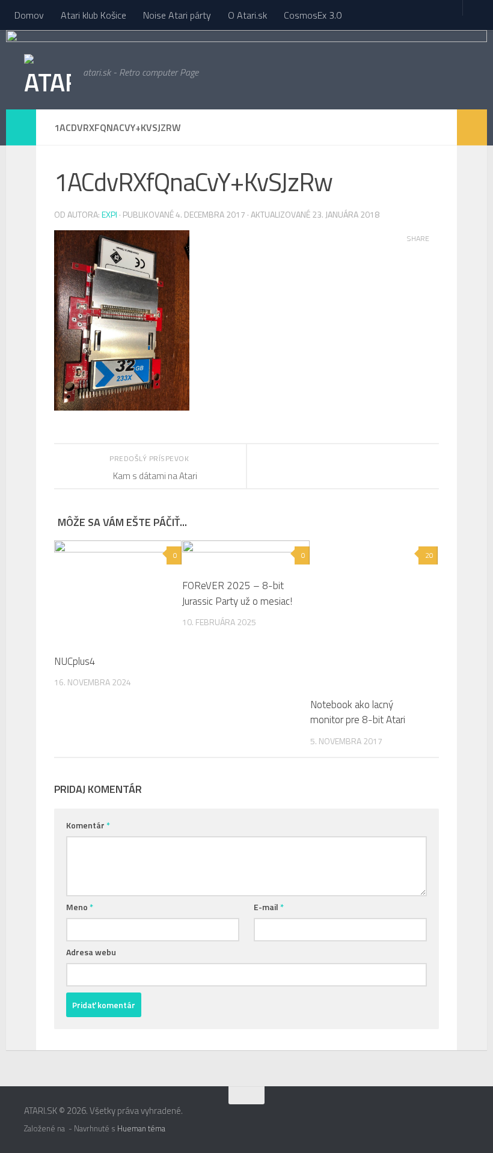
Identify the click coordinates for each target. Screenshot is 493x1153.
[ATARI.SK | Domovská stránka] (47, 81)
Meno (79, 907)
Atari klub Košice (93, 15)
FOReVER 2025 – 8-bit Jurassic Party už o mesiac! (237, 593)
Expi (109, 214)
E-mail (269, 907)
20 (429, 555)
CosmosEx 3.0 (312, 15)
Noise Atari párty (177, 15)
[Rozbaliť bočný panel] (21, 127)
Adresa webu (91, 952)
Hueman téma (141, 1128)
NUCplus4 (75, 661)
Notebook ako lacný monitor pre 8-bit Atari (357, 712)
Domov (29, 15)
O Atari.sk (247, 15)
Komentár (88, 825)
